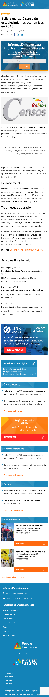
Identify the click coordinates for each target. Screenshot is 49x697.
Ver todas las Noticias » (13, 411)
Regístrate (10, 437)
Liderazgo (8, 680)
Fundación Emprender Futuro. (34, 690)
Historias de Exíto (9, 635)
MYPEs (36, 250)
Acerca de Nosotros (10, 610)
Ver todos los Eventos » (13, 510)
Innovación (9, 677)
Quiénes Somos (9, 614)
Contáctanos (8, 618)
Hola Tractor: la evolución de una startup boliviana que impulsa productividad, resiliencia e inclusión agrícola (29, 529)
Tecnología (9, 673)
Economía (6, 14)
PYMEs (42, 250)
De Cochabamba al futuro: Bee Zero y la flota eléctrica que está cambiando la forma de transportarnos (30, 555)
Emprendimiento (9, 623)
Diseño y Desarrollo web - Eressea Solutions (24, 694)
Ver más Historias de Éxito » (12, 577)
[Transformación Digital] (19, 368)
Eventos (6, 631)
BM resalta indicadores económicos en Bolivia (21, 307)
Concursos (7, 627)
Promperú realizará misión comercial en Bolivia (22, 290)
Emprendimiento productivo (21, 250)
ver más (20, 543)
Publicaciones (10, 683)
